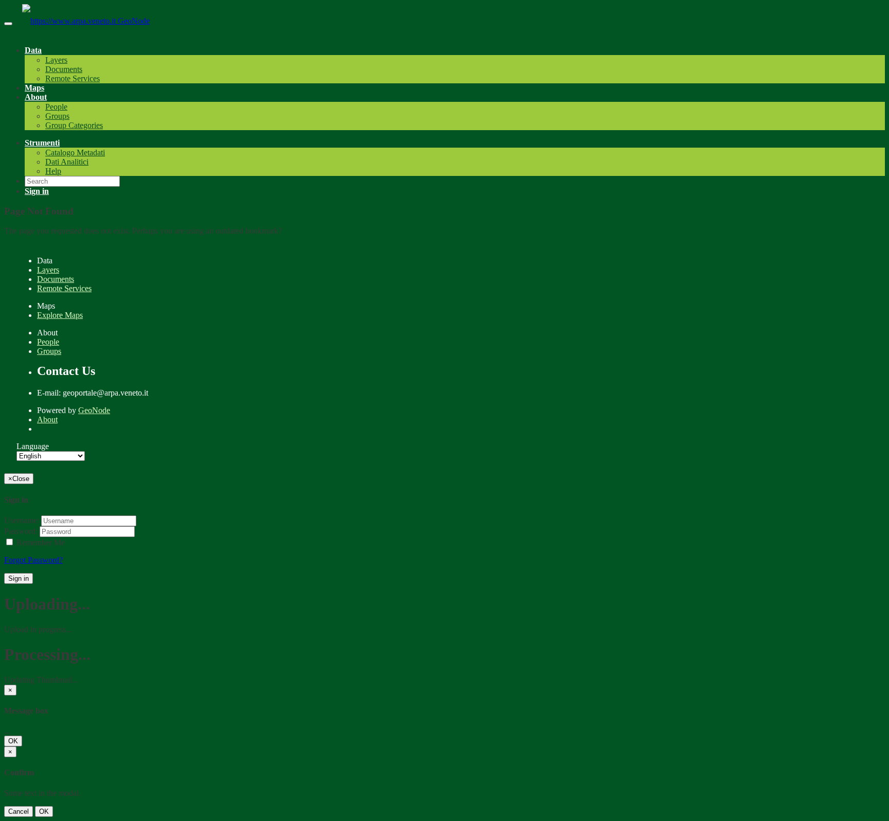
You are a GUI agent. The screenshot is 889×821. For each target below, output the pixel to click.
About (47, 419)
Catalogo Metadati (75, 152)
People (56, 106)
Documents (63, 69)
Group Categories (74, 125)
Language (32, 446)
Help (53, 171)
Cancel (18, 811)
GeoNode (134, 20)
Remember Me (39, 542)
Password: (21, 531)
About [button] (36, 97)
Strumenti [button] (42, 142)
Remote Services (72, 78)
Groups (57, 116)
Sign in (18, 578)
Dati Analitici (66, 161)
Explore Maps (60, 315)
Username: (21, 520)
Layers (56, 60)
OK (13, 741)
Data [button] (33, 50)
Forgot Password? (33, 560)
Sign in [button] (37, 191)
